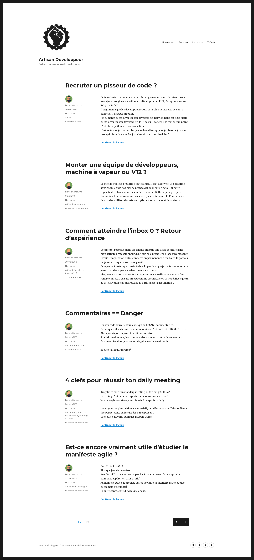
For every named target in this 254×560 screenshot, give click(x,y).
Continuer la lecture (112, 142)
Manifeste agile (79, 486)
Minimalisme (78, 270)
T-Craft (211, 42)
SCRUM (69, 418)
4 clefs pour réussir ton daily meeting (122, 380)
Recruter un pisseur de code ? (111, 85)
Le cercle (197, 42)
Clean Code (78, 345)
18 (80, 522)
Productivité (71, 273)
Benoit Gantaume (73, 105)
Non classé (70, 113)
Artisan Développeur (61, 59)
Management (78, 204)
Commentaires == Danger (104, 313)
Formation (168, 42)
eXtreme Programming (76, 415)
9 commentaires (73, 349)
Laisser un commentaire (76, 208)
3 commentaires (73, 277)
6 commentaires (73, 121)
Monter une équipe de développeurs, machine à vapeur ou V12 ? (121, 168)
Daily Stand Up (79, 412)
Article (68, 117)
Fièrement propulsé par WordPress (78, 545)
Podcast (183, 42)
